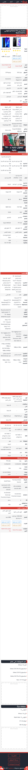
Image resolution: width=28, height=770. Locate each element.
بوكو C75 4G (22, 721)
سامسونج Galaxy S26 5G (19, 672)
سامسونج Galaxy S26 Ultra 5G (18, 668)
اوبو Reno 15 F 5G (21, 680)
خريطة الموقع (14, 760)
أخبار (11, 1)
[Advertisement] (14, 16)
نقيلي (4, 1)
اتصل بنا (14, 755)
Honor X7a (18, 66)
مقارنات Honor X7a (17, 530)
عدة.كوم (11, 768)
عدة (24, 1)
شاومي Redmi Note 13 (20, 717)
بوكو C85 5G (22, 725)
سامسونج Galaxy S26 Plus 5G (18, 676)
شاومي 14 (23, 710)
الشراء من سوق (17, 58)
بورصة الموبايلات (14, 764)
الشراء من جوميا (17, 61)
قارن (17, 1)
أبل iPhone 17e (22, 665)
